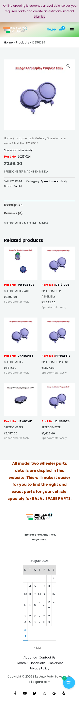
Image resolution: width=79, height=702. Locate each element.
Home (8, 138)
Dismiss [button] (39, 17)
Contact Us (47, 657)
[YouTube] (25, 693)
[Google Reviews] (54, 693)
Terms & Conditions (31, 663)
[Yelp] (64, 693)
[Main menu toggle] (72, 30)
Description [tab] (13, 205)
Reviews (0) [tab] (13, 213)
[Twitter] (34, 693)
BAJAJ (18, 186)
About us (30, 657)
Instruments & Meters (29, 138)
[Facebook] (15, 693)
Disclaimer (55, 663)
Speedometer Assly (18, 150)
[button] (68, 66)
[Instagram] (44, 693)
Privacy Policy (39, 668)
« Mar (38, 648)
